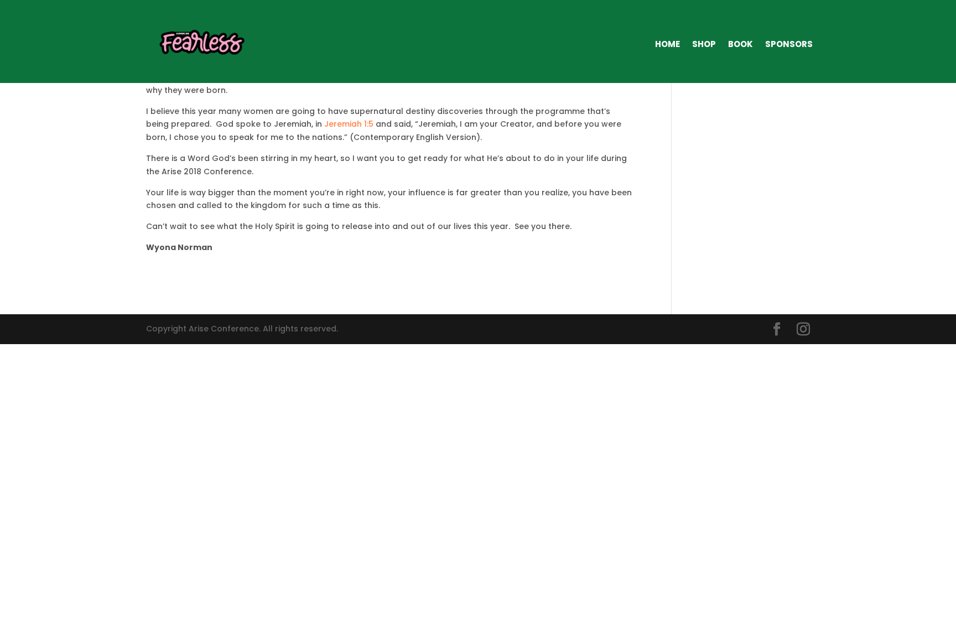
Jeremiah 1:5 (348, 123)
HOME (667, 44)
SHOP (704, 44)
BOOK (740, 44)
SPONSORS (789, 44)
